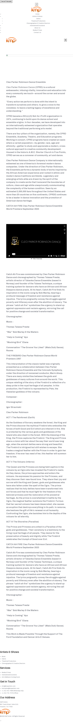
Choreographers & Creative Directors (38, 23)
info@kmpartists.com (8, 686)
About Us (37, 28)
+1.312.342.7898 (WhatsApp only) (13, 690)
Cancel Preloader (6, 1)
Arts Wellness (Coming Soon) (11, 677)
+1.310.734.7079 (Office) (10, 693)
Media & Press (37, 30)
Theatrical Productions (38, 21)
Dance (38, 18)
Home (37, 14)
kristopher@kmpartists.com (10, 688)
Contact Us (37, 32)
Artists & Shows (37, 16)
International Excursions (37, 25)
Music (4, 656)
